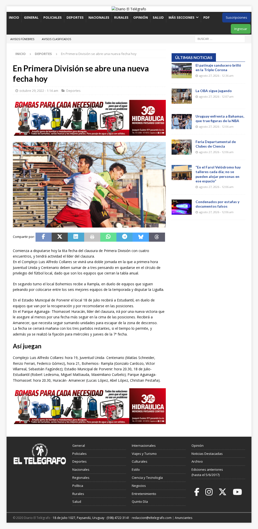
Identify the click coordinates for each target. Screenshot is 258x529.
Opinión (140, 17)
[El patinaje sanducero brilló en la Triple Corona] (182, 70)
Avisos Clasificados (56, 39)
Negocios (139, 485)
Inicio (14, 17)
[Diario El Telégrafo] (129, 9)
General (31, 17)
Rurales (121, 17)
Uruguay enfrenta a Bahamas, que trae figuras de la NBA (220, 118)
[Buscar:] (220, 38)
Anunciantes (183, 518)
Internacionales (144, 445)
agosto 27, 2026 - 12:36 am (216, 75)
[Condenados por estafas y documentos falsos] (182, 207)
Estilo (136, 469)
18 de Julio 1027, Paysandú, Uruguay (78, 518)
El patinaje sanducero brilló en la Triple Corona (218, 67)
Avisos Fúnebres (22, 39)
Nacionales (98, 17)
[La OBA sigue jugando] (182, 96)
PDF (206, 17)
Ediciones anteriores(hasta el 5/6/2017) (207, 472)
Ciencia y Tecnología (147, 477)
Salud (158, 17)
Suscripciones (236, 17)
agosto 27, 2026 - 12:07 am (216, 96)
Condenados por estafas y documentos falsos (217, 204)
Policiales (52, 17)
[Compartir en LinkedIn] (76, 237)
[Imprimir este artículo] (92, 237)
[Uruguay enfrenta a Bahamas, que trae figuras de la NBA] (182, 121)
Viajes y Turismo (144, 453)
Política (77, 485)
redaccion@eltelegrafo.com (152, 518)
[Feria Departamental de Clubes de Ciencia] (182, 147)
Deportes (75, 17)
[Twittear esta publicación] (60, 237)
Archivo (197, 461)
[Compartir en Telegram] (124, 237)
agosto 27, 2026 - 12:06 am (216, 126)
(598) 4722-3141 (118, 518)
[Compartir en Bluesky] (141, 237)
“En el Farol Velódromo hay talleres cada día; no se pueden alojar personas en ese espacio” (218, 174)
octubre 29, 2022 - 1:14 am (38, 90)
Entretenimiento (144, 493)
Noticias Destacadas (207, 453)
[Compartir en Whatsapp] (108, 237)
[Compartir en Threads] (157, 237)
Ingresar (240, 28)
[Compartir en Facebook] (44, 237)
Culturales (139, 461)
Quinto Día (140, 501)
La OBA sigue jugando (214, 91)
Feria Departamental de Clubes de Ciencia (216, 144)
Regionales (80, 477)
